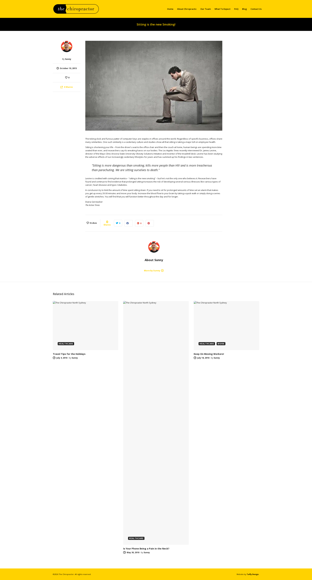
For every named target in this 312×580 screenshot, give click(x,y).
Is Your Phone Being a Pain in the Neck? (146, 548)
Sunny (68, 59)
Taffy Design (253, 574)
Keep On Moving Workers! (209, 353)
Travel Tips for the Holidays (69, 353)
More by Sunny (152, 270)
